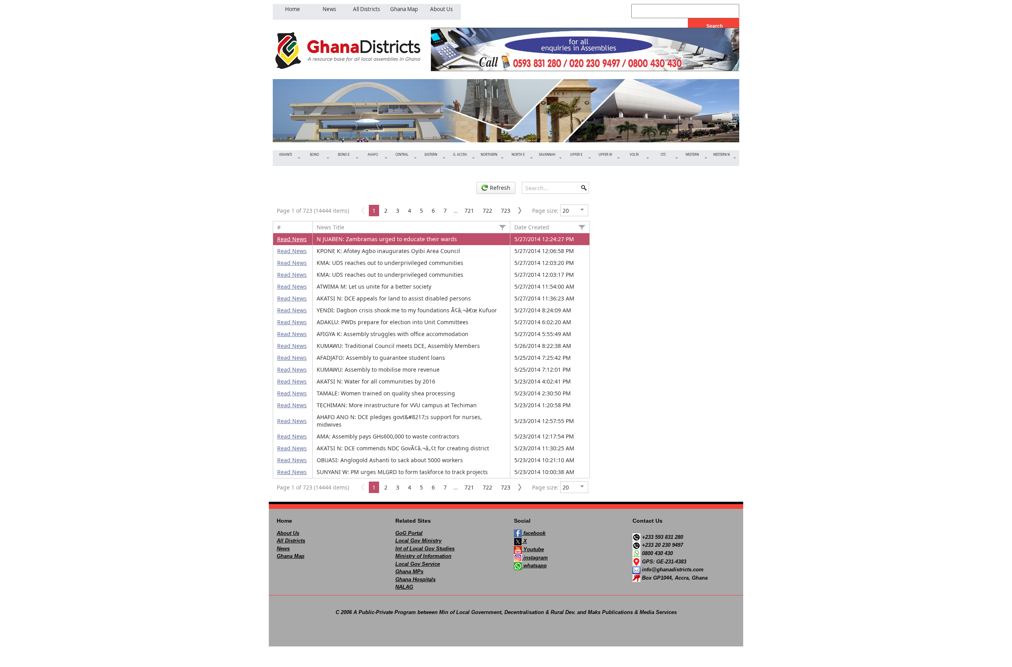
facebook (534, 533)
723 (505, 210)
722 (487, 210)
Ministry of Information (423, 556)
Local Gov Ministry (418, 541)
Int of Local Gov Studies (425, 549)
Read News (292, 239)
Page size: (545, 210)
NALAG (404, 587)
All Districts (291, 541)
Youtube (533, 549)
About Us (288, 533)
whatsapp (534, 566)
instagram (535, 558)
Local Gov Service (417, 564)
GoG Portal (409, 533)
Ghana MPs (409, 571)
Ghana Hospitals (415, 579)
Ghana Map (290, 556)
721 (469, 210)
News (283, 549)
